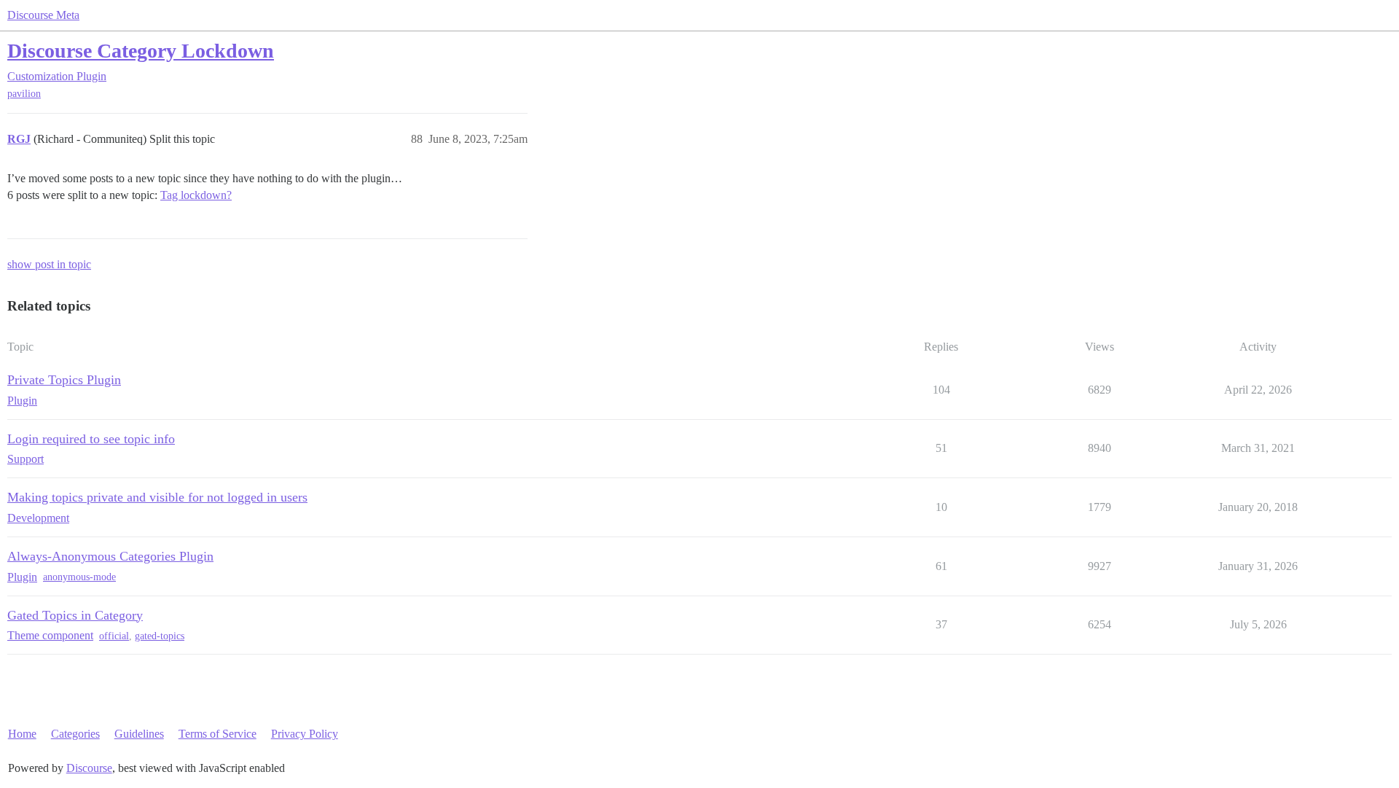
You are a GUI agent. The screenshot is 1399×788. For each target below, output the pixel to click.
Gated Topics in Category (75, 615)
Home (22, 733)
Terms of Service (217, 733)
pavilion (24, 93)
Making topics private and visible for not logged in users (157, 497)
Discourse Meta (43, 15)
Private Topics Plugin (64, 379)
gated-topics (159, 636)
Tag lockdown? (196, 195)
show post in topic (49, 264)
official (114, 636)
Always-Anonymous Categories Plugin (110, 556)
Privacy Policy (304, 733)
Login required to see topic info (91, 439)
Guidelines (139, 733)
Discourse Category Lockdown (140, 50)
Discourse (89, 768)
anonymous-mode (79, 577)
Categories (75, 733)
